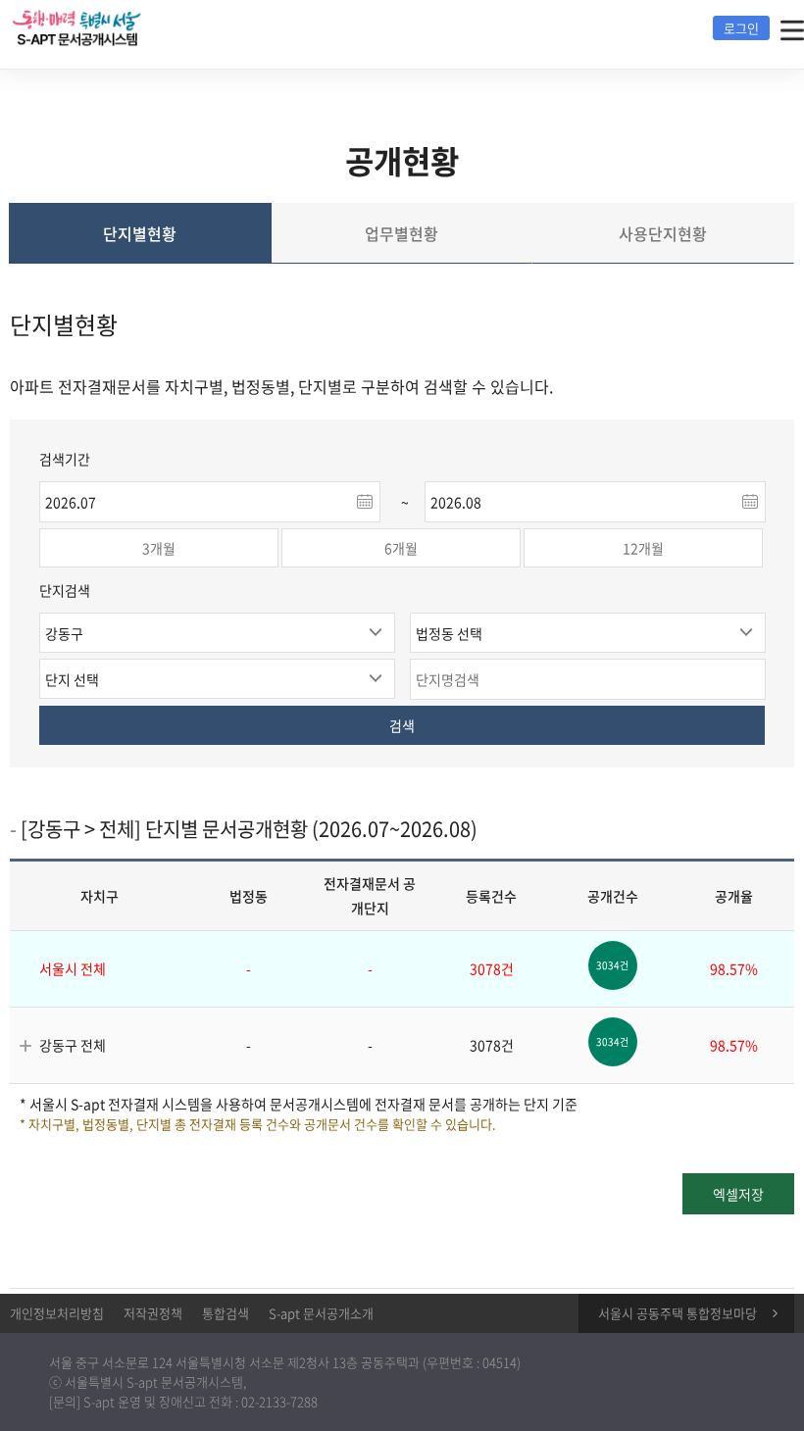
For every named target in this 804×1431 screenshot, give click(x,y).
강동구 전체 (72, 1045)
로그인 (741, 28)
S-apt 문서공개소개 (321, 1313)
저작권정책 (153, 1313)
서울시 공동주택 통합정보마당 (677, 1313)
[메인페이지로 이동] (113, 26)
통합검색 (225, 1313)
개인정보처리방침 (57, 1313)
